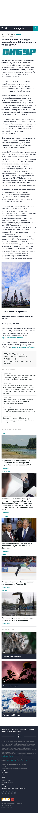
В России (5, 516)
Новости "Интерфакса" (7, 782)
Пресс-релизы (7, 34)
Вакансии (31, 729)
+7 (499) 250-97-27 (25, 760)
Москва (4, 591)
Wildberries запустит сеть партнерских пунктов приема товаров (17, 504)
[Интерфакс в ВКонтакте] (9, 792)
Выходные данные (7, 805)
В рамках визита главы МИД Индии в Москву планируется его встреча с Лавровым (17, 546)
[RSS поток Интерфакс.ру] (12, 792)
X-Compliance (5, 772)
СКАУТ (3, 774)
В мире (4, 433)
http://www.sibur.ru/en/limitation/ (24, 347)
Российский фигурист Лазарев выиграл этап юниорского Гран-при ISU (18, 583)
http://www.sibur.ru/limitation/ (12, 338)
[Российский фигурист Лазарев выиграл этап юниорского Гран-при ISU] (19, 579)
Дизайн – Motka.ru (7, 807)
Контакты (4, 729)
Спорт (4, 554)
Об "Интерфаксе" (13, 729)
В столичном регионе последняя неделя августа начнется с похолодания (18, 619)
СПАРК (3, 770)
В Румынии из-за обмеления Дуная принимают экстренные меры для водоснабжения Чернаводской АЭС (16, 463)
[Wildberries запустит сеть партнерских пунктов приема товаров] (19, 496)
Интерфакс (19, 28)
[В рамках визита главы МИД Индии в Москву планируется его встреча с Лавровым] (19, 541)
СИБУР (18, 34)
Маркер (3, 776)
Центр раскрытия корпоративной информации (13, 788)
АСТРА (3, 778)
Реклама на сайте (7, 731)
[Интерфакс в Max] (15, 792)
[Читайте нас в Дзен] (3, 792)
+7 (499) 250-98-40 (11, 760)
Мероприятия (17, 731)
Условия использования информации (12, 803)
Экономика (6, 471)
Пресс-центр (23, 729)
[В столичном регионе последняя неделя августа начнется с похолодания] (19, 615)
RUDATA (4, 786)
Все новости (6, 468)
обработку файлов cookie (8, 756)
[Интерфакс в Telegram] (6, 792)
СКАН (3, 784)
